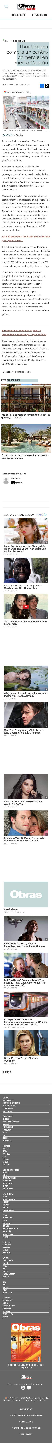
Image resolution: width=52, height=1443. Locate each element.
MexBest (7, 1297)
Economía (6, 1124)
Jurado (5, 1317)
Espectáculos (8, 1260)
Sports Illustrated (11, 1170)
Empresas (6, 1119)
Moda (4, 1268)
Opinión (5, 1162)
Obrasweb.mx (29, 1388)
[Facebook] (42, 86)
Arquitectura (8, 1108)
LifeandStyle (7, 1141)
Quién (6, 1258)
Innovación (7, 1231)
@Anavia (18, 135)
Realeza (5, 1263)
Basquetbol (7, 1180)
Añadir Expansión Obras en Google (18, 92)
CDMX (4, 1156)
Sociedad (6, 1165)
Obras (5, 1097)
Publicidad (26, 1409)
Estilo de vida (8, 1292)
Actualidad (7, 1244)
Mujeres (5, 1138)
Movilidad (6, 1226)
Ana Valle (15, 478)
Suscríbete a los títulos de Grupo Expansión (26, 1366)
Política (6, 1146)
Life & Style (8, 1194)
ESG (4, 1135)
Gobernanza (7, 1223)
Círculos (6, 1266)
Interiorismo (7, 1111)
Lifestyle (6, 1186)
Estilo (5, 1196)
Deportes (6, 1202)
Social (5, 1220)
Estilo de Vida (8, 1314)
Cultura (6, 1277)
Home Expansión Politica (11, 1121)
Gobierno (6, 1148)
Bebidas (5, 1303)
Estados (6, 1159)
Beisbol (5, 1175)
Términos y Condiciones (26, 1428)
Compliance (26, 1421)
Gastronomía (7, 1300)
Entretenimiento (9, 1199)
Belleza (5, 1271)
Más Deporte (7, 1183)
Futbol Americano (9, 1178)
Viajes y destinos (9, 1306)
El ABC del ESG (8, 1234)
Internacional (8, 1127)
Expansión (8, 1116)
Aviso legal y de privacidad (26, 1415)
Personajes (7, 1308)
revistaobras (23, 1388)
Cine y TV (6, 1204)
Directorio (26, 1434)
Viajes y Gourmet (9, 1210)
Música (5, 1207)
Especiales (6, 1253)
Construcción (18, 15)
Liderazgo (6, 1247)
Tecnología (7, 1130)
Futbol (5, 1172)
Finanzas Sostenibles (10, 1229)
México (5, 1151)
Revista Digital (8, 1189)
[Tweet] (47, 86)
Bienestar (6, 1311)
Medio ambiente (8, 1218)
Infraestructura (9, 1105)
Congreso (6, 1154)
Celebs (5, 1290)
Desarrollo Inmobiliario (15, 40)
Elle (4, 1282)
